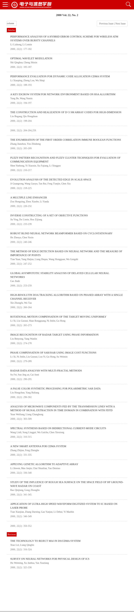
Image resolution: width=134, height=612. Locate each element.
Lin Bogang (16, 116)
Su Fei (13, 374)
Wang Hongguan (57, 259)
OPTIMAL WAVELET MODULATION (31, 58)
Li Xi (13, 321)
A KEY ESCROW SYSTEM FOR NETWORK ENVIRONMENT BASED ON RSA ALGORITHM (62, 94)
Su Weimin (62, 356)
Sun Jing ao (23, 374)
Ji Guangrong (17, 183)
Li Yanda (44, 201)
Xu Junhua (29, 563)
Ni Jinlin (51, 321)
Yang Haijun (27, 259)
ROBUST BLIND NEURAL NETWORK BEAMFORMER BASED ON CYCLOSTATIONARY (61, 233)
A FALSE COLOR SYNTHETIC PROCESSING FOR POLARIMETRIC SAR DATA (55, 388)
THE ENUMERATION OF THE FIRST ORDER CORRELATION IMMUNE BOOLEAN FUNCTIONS (65, 139)
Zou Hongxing (17, 201)
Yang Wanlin (30, 338)
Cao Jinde (15, 281)
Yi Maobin (69, 512)
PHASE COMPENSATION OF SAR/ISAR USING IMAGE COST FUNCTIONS (53, 352)
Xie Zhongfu (16, 303)
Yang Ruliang (32, 392)
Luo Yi (42, 356)
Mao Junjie (26, 468)
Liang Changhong (34, 414)
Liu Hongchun (17, 392)
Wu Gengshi (72, 259)
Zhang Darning (32, 512)
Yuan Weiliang (17, 414)
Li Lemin (27, 44)
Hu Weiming (16, 563)
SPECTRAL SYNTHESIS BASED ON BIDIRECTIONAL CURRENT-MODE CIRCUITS (58, 428)
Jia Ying (14, 219)
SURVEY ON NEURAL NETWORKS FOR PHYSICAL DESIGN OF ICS (49, 558)
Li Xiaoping (16, 80)
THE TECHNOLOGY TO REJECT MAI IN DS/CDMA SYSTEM (45, 540)
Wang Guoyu (31, 183)
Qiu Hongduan (30, 116)
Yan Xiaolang (42, 563)
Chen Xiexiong (56, 432)
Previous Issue (105, 23)
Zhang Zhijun (17, 450)
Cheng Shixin (30, 62)
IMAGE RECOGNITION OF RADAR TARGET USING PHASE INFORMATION (54, 334)
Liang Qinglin (27, 545)
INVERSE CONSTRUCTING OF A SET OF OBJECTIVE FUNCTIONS (49, 215)
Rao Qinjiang (16, 490)
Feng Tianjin (53, 183)
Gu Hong (60, 321)
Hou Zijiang (36, 219)
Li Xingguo (55, 165)
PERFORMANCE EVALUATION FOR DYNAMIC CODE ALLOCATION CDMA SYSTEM (60, 76)
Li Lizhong (15, 44)
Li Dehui (58, 512)
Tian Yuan (15, 259)
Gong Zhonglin (32, 490)
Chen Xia (65, 183)
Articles (11, 30)
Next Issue (120, 23)
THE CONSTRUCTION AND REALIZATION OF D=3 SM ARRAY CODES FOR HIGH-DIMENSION (65, 112)
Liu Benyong (16, 338)
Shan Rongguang (37, 321)
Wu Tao (28, 303)
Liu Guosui (22, 321)
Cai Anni (34, 374)
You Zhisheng (34, 144)
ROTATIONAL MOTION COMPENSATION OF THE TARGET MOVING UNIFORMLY (58, 316)
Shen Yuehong (17, 165)
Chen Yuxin (28, 237)
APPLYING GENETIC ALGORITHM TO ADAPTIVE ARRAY (44, 464)
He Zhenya (15, 237)
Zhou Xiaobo (32, 201)
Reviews (12, 534)
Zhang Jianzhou (18, 144)
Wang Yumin (26, 98)
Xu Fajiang (42, 165)
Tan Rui (42, 183)
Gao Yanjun (47, 512)
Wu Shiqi (40, 80)
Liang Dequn (41, 259)
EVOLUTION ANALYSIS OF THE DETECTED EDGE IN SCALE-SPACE (50, 179)
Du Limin (24, 219)
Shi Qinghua (16, 62)
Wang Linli (15, 432)
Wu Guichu (42, 432)
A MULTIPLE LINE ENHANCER (28, 197)
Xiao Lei (14, 545)
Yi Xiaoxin (30, 165)
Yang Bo (14, 98)
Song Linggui (29, 432)
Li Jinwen (15, 468)
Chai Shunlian (40, 468)
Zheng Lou (28, 80)
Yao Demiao (54, 468)
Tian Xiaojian (17, 512)
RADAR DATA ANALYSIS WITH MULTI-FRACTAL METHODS (46, 370)
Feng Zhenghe (32, 450)
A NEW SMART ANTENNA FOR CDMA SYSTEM (38, 446)
